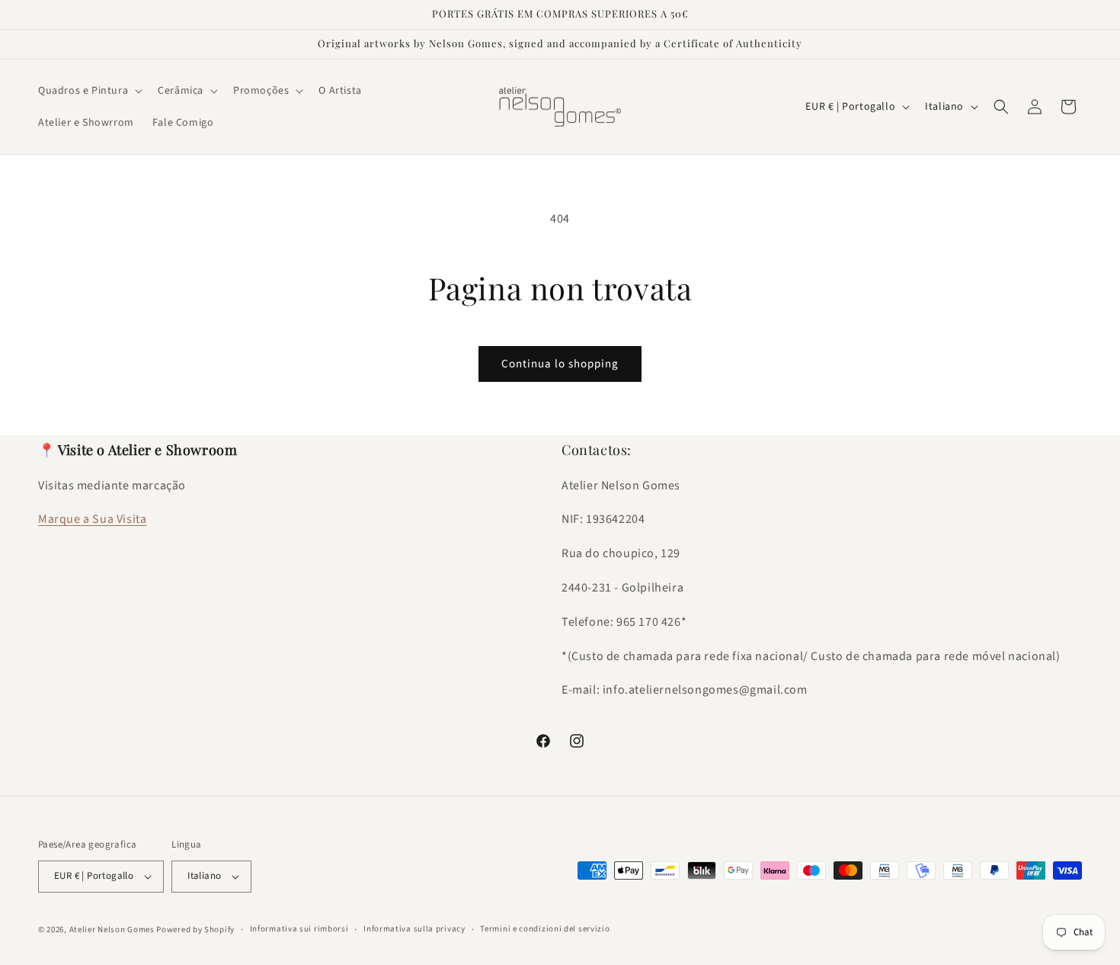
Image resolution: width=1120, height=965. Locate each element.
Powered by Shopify (195, 929)
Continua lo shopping (560, 364)
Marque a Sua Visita (92, 519)
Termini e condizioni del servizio (545, 929)
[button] (89, 91)
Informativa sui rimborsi (299, 929)
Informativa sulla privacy (414, 929)
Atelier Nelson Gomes (112, 929)
